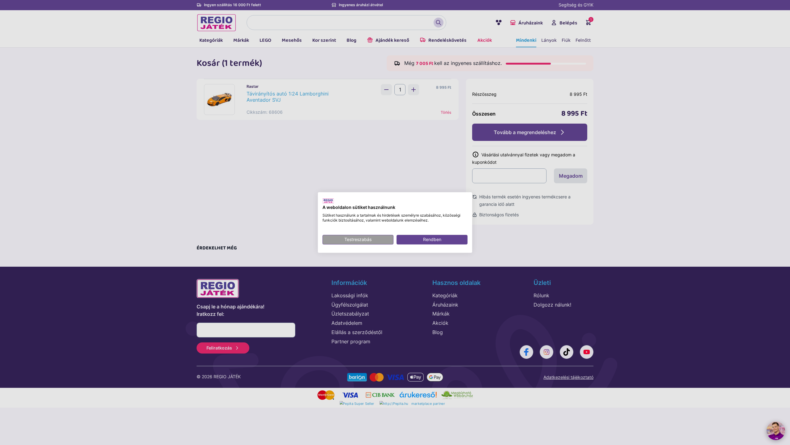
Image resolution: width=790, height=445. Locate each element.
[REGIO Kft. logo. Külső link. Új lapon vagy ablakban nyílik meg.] (328, 201)
